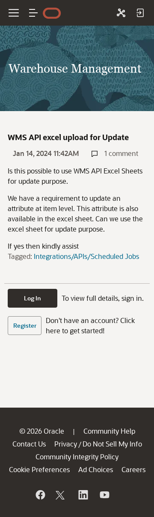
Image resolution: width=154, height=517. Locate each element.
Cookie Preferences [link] (39, 469)
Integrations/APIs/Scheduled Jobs (86, 256)
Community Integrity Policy (77, 456)
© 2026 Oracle (41, 430)
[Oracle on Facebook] (39, 495)
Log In (32, 298)
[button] (33, 12)
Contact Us (29, 443)
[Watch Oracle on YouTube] (104, 495)
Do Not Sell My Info (112, 443)
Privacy (65, 443)
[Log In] (139, 13)
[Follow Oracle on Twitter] (61, 495)
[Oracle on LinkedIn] (82, 495)
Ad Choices (95, 469)
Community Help (109, 430)
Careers (133, 469)
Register (24, 325)
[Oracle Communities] (121, 13)
